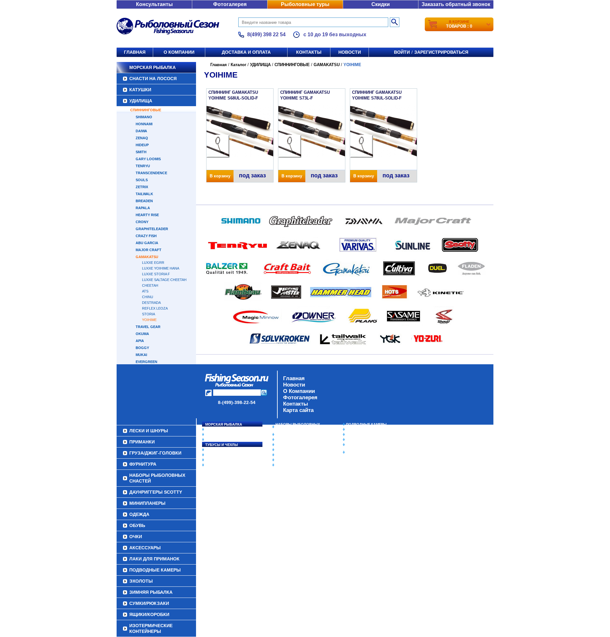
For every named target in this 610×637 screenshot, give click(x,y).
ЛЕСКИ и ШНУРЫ (220, 450)
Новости (349, 52)
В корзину (220, 176)
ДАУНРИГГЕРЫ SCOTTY (296, 434)
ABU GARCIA (147, 243)
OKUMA (142, 334)
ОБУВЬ (281, 450)
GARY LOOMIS (148, 159)
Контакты (309, 52)
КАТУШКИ (140, 89)
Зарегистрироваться (441, 52)
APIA (140, 341)
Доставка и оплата (246, 52)
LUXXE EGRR (153, 262)
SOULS (142, 180)
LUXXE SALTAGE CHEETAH (164, 280)
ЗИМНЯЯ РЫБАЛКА (363, 434)
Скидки (380, 4)
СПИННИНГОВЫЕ (145, 110)
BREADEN (144, 201)
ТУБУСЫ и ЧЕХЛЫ (221, 445)
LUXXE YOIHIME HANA (160, 268)
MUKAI (141, 355)
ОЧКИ (280, 455)
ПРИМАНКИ (215, 455)
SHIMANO (144, 117)
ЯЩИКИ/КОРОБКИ (362, 445)
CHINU (147, 297)
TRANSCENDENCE (151, 173)
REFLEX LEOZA (155, 308)
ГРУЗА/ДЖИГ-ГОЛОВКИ (225, 460)
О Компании (299, 391)
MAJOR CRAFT (148, 250)
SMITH (141, 152)
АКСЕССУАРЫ (287, 460)
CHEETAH (150, 285)
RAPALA (143, 208)
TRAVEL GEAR (148, 327)
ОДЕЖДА (283, 445)
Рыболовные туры (305, 4)
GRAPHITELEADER (152, 229)
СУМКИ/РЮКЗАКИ (361, 440)
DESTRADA (151, 303)
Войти (402, 52)
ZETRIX (142, 187)
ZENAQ (142, 138)
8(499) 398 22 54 (266, 34)
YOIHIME (149, 320)
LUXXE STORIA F (156, 274)
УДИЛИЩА (140, 100)
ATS (145, 291)
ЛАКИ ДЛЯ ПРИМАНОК (295, 465)
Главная (135, 52)
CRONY (142, 222)
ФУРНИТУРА (216, 465)
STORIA (148, 314)
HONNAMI (144, 124)
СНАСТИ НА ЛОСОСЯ (153, 78)
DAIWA (141, 131)
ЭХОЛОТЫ (355, 429)
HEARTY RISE (147, 215)
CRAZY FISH (146, 236)
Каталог (238, 64)
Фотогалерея (230, 4)
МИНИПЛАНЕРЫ (289, 440)
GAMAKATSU (147, 257)
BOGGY (142, 348)
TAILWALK (144, 194)
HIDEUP (142, 145)
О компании (179, 52)
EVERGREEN (146, 362)
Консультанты (154, 4)
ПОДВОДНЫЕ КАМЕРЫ (366, 424)
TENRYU (143, 166)
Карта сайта (298, 410)
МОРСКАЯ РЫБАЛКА (152, 67)
